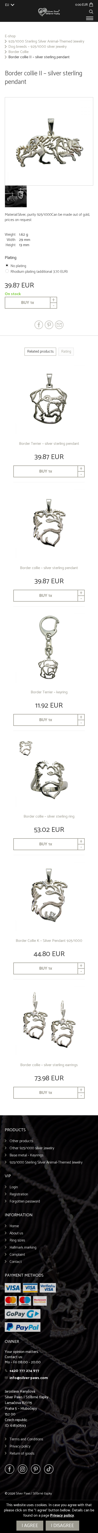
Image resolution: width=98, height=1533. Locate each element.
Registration (19, 1194)
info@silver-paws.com (29, 1378)
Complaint (17, 1254)
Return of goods (22, 1453)
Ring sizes (17, 1240)
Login (14, 1187)
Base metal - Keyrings (26, 1155)
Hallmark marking (23, 1247)
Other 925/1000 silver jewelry (32, 1148)
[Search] (91, 11)
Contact (16, 1262)
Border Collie (18, 52)
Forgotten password (25, 1201)
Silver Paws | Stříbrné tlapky (34, 1493)
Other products (21, 1141)
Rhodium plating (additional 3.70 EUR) (39, 271)
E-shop (10, 36)
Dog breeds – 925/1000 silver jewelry (37, 46)
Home (14, 1226)
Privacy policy (20, 1446)
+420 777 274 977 (24, 1371)
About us (16, 1233)
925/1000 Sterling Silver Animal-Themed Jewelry (46, 41)
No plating (18, 266)
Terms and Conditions (26, 1439)
